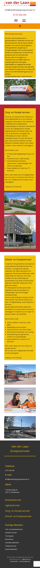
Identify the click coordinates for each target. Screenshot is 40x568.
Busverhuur (9, 539)
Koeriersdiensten (11, 549)
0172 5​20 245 (20, 15)
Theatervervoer (10, 546)
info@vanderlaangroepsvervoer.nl (20, 10)
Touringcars (9, 536)
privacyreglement (25, 561)
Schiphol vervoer (11, 533)
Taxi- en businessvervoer (14, 529)
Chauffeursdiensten (12, 543)
